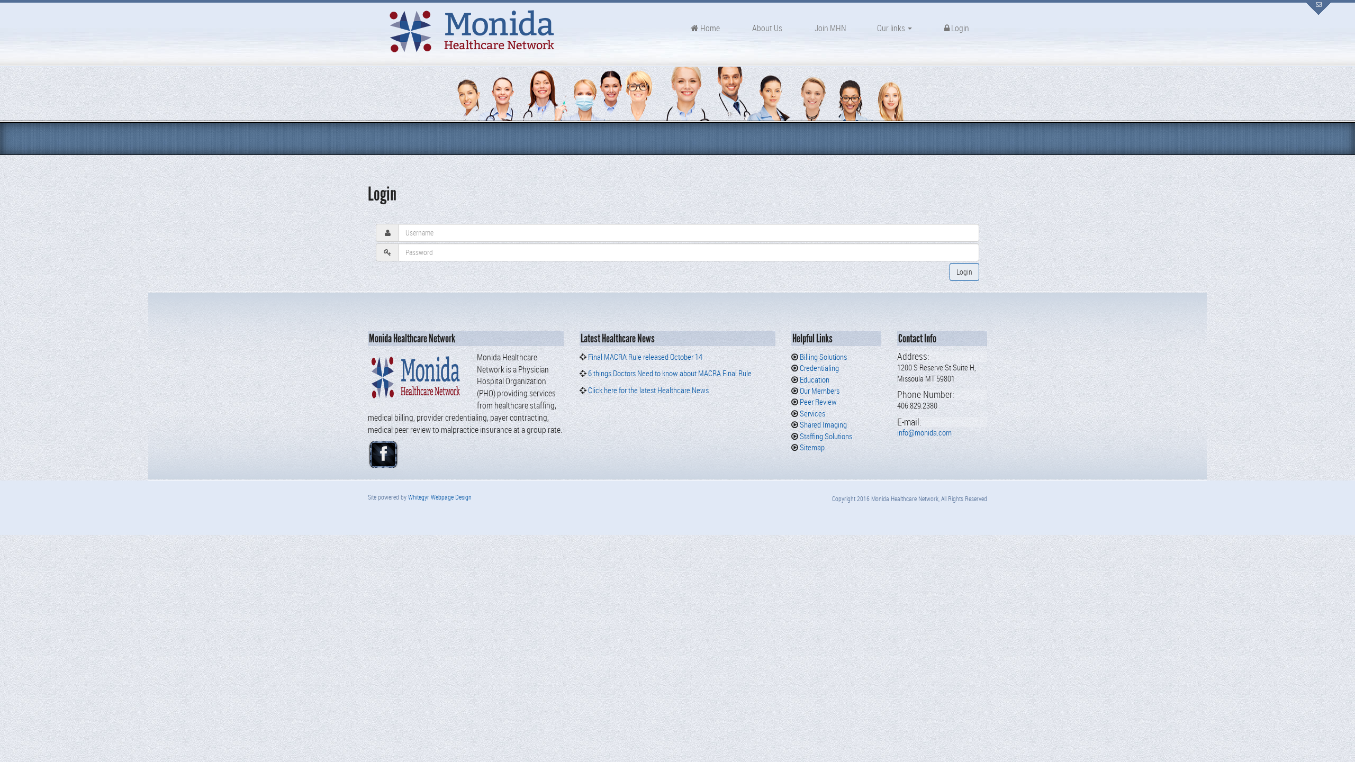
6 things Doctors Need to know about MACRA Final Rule (670, 373)
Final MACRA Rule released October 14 (645, 356)
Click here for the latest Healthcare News (647, 390)
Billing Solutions (822, 356)
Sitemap (811, 447)
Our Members (818, 390)
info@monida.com (924, 432)
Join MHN (829, 28)
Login (959, 28)
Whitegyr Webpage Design (440, 497)
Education (813, 379)
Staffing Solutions (825, 436)
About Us (766, 28)
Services (811, 413)
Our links (892, 28)
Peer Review (817, 401)
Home (709, 28)
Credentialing (818, 367)
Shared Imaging (822, 424)
